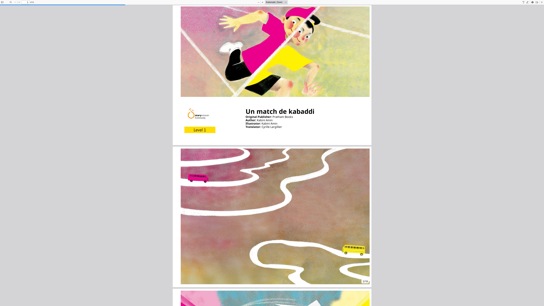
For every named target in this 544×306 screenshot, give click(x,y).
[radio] (523, 2)
